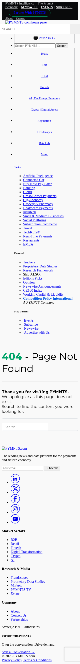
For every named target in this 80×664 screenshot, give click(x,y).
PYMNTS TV (47, 37)
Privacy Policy (12, 660)
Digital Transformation (26, 552)
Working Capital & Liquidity (43, 294)
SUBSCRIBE (64, 7)
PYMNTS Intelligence (19, 3)
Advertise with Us (37, 332)
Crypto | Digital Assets (44, 109)
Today (44, 53)
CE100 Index (32, 290)
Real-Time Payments (37, 236)
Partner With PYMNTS (30, 12)
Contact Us (18, 615)
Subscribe (31, 324)
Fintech (44, 87)
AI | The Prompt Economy (44, 98)
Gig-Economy (33, 200)
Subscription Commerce (40, 224)
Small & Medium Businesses (43, 216)
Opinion (29, 282)
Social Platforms (34, 220)
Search (61, 45)
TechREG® (31, 232)
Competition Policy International (47, 298)
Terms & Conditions (37, 660)
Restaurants (31, 240)
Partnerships (19, 619)
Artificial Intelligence (38, 176)
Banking (29, 188)
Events (47, 7)
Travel (27, 228)
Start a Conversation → (18, 652)
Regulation (44, 120)
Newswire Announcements (42, 286)
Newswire (29, 7)
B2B (44, 64)
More (44, 154)
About (9, 18)
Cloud (27, 192)
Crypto (15, 556)
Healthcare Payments (38, 208)
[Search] (75, 29)
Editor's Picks (32, 278)
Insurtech (29, 212)
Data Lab (44, 143)
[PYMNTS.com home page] (26, 22)
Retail (44, 76)
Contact (20, 18)
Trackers (29, 262)
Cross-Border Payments (39, 196)
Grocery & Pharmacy (38, 204)
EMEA (28, 244)
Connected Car (33, 180)
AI (12, 560)
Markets (16, 585)
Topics (17, 167)
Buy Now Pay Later (37, 184)
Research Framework (38, 270)
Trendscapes (44, 132)
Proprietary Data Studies (40, 266)
